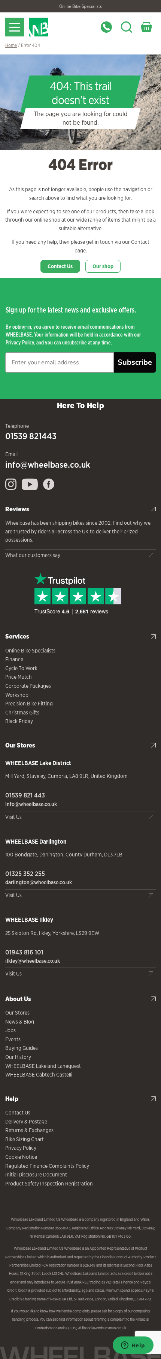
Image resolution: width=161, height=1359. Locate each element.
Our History (18, 1057)
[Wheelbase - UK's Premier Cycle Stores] (59, 27)
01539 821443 (31, 436)
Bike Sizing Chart (24, 1139)
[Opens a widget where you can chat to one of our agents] (133, 1345)
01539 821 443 (25, 795)
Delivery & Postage (26, 1121)
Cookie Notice (21, 1157)
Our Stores (17, 1012)
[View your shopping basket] (146, 27)
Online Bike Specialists (80, 6)
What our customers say (32, 555)
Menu (14, 27)
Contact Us (60, 266)
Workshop (16, 695)
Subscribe (135, 362)
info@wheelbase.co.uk (47, 464)
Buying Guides (21, 1048)
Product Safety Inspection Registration (49, 1183)
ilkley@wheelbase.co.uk (32, 960)
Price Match (18, 676)
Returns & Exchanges (29, 1130)
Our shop (102, 266)
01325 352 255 (25, 874)
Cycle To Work (21, 668)
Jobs (10, 1030)
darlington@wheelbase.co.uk (38, 882)
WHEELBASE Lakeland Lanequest (43, 1066)
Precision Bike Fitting (29, 703)
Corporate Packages (28, 686)
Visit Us (13, 817)
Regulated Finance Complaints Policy (47, 1166)
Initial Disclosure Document (36, 1174)
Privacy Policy (20, 342)
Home (11, 45)
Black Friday (19, 721)
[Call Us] (106, 27)
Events (13, 1039)
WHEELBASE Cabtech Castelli (38, 1074)
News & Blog (19, 1021)
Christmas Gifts (22, 712)
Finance (14, 659)
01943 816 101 (24, 952)
